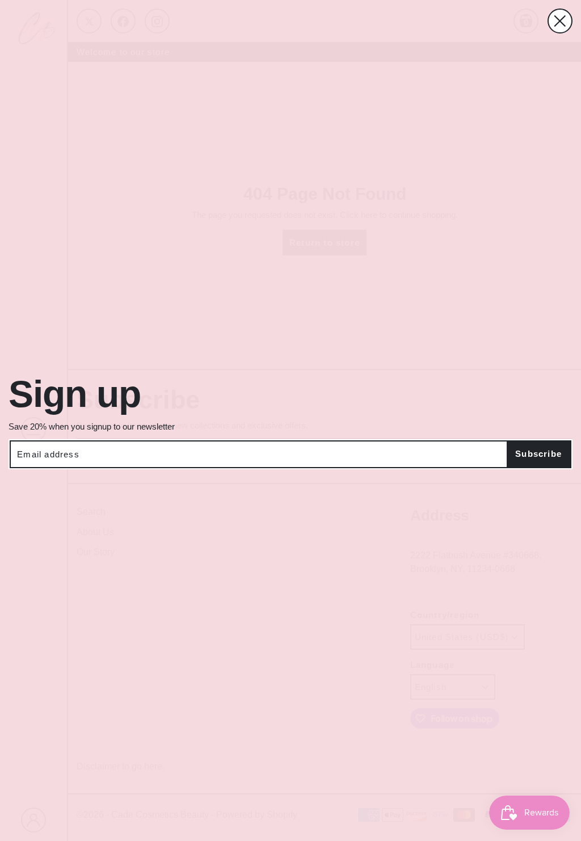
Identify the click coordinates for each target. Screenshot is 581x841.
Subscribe (538, 454)
